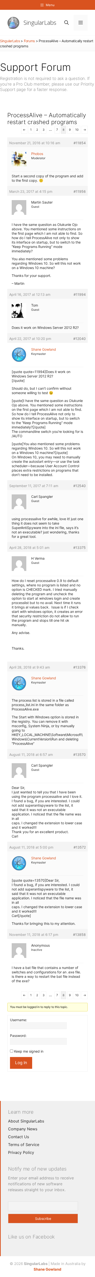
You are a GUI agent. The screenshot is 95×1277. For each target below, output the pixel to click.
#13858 (79, 934)
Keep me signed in (28, 1051)
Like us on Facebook (31, 1237)
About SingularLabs (26, 1121)
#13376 (79, 667)
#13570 (79, 754)
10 (77, 129)
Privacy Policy (21, 1152)
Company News (22, 1128)
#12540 (79, 486)
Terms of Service (23, 1144)
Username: (18, 1020)
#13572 (80, 847)
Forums (29, 41)
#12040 (79, 338)
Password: (18, 1035)
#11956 (80, 191)
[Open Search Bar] (66, 23)
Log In (21, 1062)
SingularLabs (40, 22)
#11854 (80, 143)
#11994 (80, 294)
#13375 (79, 547)
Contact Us (18, 1136)
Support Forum (35, 67)
